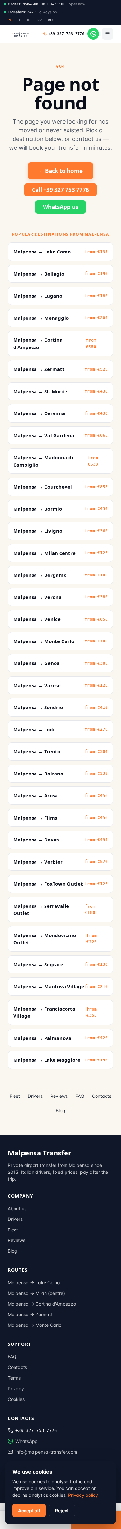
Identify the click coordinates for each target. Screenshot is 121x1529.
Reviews (59, 1096)
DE (29, 19)
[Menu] (107, 34)
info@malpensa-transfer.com (46, 1452)
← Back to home (60, 171)
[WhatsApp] (93, 34)
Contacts (101, 1096)
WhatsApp (26, 1441)
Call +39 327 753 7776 (60, 190)
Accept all (29, 1510)
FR (39, 19)
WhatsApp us (60, 207)
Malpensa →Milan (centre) (36, 1293)
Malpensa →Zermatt (30, 1314)
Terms (14, 1378)
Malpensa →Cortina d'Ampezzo (42, 1303)
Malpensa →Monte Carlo (34, 1325)
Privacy (16, 1388)
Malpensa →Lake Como (34, 1282)
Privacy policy (83, 1495)
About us (17, 1208)
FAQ (80, 1096)
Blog (60, 1110)
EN (9, 19)
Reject (62, 1510)
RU (50, 19)
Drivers (35, 1096)
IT (19, 19)
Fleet (15, 1096)
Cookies (16, 1399)
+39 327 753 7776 (36, 1430)
